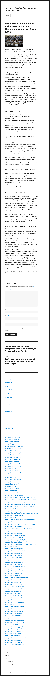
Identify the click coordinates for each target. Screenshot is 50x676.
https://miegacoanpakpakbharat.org (14, 622)
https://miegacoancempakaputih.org (14, 631)
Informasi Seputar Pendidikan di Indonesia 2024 (15, 672)
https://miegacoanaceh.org (12, 506)
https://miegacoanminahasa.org (13, 542)
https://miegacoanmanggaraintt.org (14, 586)
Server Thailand (9, 668)
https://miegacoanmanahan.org (13, 560)
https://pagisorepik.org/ (11, 450)
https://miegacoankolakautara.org (28, 530)
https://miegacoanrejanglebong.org (14, 602)
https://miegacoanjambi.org (12, 541)
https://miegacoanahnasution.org (14, 495)
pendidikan (21, 271)
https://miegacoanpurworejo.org (13, 613)
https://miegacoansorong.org (27, 541)
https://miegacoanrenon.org (12, 499)
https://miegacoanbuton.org (12, 600)
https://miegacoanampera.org (13, 512)
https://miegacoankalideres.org (28, 524)
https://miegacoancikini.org (27, 519)
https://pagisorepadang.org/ (12, 463)
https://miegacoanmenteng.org (13, 528)
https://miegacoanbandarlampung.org (15, 539)
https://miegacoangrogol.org (12, 524)
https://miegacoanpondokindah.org (14, 522)
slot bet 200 (8, 404)
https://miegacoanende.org (30, 502)
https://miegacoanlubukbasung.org (14, 531)
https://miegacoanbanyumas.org (13, 568)
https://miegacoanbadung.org (13, 591)
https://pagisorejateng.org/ (12, 464)
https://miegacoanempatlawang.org (14, 606)
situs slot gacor (9, 428)
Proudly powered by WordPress (32, 672)
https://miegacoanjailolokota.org (13, 618)
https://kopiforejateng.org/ (12, 439)
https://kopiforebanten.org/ (12, 437)
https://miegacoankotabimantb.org (14, 517)
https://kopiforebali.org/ (11, 484)
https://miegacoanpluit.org (12, 530)
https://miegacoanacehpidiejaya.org (14, 620)
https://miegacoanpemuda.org (29, 497)
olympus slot (8, 397)
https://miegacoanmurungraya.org (14, 580)
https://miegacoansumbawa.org (13, 615)
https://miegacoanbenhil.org (12, 519)
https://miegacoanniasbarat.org (13, 588)
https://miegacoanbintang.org (13, 571)
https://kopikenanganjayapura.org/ (14, 446)
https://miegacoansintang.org (28, 499)
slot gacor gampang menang (12, 400)
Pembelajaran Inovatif (9, 272)
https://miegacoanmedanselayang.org (15, 550)
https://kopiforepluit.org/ (11, 470)
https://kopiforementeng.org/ (13, 466)
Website (7, 322)
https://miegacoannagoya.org (13, 546)
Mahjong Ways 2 (9, 661)
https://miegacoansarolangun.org (14, 626)
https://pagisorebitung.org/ (12, 461)
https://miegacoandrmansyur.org (13, 642)
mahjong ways (8, 382)
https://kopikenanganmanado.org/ (14, 481)
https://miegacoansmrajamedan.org (14, 644)
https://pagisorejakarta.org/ (12, 454)
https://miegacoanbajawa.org (12, 575)
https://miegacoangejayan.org (13, 497)
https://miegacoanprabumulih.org (14, 502)
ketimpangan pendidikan (31, 271)
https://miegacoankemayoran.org (14, 515)
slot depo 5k (8, 379)
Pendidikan (17, 272)
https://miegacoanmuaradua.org (13, 533)
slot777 (7, 408)
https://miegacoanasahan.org (13, 604)
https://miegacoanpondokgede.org (14, 526)
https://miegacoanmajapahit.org (13, 557)
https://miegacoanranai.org (26, 506)
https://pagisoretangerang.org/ (13, 479)
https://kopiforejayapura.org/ (12, 443)
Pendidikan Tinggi (33, 272)
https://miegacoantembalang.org (13, 555)
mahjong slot (8, 411)
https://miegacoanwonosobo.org (13, 510)
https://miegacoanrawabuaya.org (13, 521)
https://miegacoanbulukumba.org (14, 570)
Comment (8, 289)
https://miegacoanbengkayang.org (14, 629)
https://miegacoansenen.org (30, 513)
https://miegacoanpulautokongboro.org (15, 566)
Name (7, 309)
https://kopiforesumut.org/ (12, 441)
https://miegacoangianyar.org (13, 544)
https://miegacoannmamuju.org (13, 584)
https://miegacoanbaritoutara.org (14, 611)
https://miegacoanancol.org (12, 635)
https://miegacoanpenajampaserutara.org (16, 535)
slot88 (6, 386)
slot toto (7, 393)
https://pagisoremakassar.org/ (13, 452)
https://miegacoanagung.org (12, 504)
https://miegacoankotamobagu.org (14, 579)
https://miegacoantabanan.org (13, 593)
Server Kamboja (9, 665)
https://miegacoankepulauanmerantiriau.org (16, 577)
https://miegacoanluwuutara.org (13, 597)
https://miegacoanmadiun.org (13, 640)
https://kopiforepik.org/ (11, 468)
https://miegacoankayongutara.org (14, 562)
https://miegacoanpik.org (28, 528)
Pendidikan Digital (24, 272)
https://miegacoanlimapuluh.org (13, 628)
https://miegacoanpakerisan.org (13, 638)
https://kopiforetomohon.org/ (13, 472)
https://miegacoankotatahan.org (13, 508)
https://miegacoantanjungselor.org (14, 537)
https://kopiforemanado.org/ (12, 488)
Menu (8, 15)
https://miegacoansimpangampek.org (15, 608)
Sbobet (7, 655)
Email (7, 315)
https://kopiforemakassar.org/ (13, 473)
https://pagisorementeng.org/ (13, 457)
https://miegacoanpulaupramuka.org (14, 501)
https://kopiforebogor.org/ (12, 486)
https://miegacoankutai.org (12, 617)
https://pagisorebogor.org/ (12, 477)
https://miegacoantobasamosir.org (14, 599)
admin (8, 271)
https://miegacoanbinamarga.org (13, 513)
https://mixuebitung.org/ (11, 444)
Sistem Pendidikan (9, 274)
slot (6, 421)
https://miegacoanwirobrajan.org (13, 553)
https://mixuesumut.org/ (11, 492)
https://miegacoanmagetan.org (13, 589)
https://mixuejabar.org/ (11, 490)
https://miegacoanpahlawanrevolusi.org (15, 637)
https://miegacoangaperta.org (13, 551)
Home (6, 652)
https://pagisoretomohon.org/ (13, 459)
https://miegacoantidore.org (27, 504)
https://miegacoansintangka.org (13, 573)
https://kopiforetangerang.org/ (13, 448)
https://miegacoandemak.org (12, 624)
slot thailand (8, 390)
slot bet (7, 375)
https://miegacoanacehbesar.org (13, 595)
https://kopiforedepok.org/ (12, 483)
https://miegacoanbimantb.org (13, 582)
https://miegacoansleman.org (29, 544)
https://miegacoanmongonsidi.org (14, 548)
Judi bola (7, 658)
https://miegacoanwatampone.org (14, 609)
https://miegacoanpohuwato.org (13, 564)
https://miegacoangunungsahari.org (14, 633)
